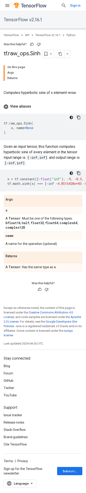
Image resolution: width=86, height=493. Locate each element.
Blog (7, 366)
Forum (8, 373)
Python (71, 35)
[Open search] (64, 5)
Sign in (75, 5)
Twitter (9, 388)
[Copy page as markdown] (60, 54)
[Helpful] (31, 44)
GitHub (8, 380)
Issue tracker (13, 415)
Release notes (14, 422)
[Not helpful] (38, 44)
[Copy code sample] (78, 117)
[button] (43, 106)
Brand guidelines (16, 437)
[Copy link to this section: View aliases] (35, 106)
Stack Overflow (15, 430)
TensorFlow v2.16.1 (23, 20)
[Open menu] (7, 5)
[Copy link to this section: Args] (17, 199)
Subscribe (70, 471)
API (27, 35)
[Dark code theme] (71, 117)
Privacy (22, 461)
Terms (8, 461)
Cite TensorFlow (15, 444)
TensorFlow (11, 35)
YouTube (10, 395)
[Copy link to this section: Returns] (21, 256)
